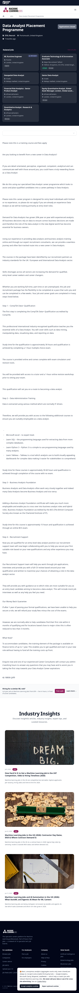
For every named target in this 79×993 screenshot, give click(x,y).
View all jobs (72, 50)
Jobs (11, 16)
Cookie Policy (41, 981)
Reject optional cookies (50, 986)
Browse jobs (6, 954)
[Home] (3, 16)
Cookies (43, 965)
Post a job (59, 691)
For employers (27, 958)
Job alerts (5, 965)
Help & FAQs (45, 958)
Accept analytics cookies (29, 986)
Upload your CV (7, 969)
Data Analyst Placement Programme (31, 16)
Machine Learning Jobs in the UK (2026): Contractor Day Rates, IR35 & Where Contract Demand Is (33, 836)
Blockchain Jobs (65, 964)
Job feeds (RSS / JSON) (9, 973)
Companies (6, 958)
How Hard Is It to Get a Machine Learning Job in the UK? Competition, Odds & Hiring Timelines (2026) (31, 774)
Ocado (8, 79)
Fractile (8, 60)
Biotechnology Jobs (67, 960)
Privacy (43, 961)
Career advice (7, 961)
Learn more (71, 691)
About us (44, 954)
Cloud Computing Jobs (68, 968)
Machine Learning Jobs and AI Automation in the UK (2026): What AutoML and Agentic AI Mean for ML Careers (32, 898)
